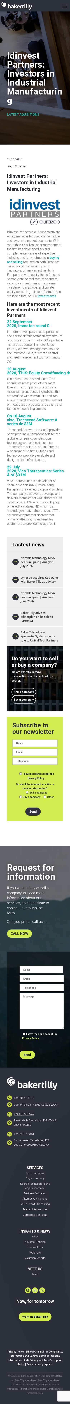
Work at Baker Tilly (35, 1316)
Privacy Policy (16, 1351)
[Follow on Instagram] (28, 1290)
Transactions (35, 1247)
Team (35, 1274)
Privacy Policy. (36, 778)
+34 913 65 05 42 (24, 1114)
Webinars (35, 1252)
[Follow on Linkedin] (35, 1290)
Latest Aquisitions (23, 114)
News (35, 1236)
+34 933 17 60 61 (24, 1134)
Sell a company (24, 692)
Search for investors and (35, 1183)
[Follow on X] (42, 1290)
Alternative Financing (35, 1198)
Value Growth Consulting (35, 1204)
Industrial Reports (35, 1241)
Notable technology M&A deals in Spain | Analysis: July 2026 (37, 562)
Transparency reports (39, 1364)
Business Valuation (35, 1193)
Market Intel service (35, 1209)
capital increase (35, 1188)
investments (47, 296)
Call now (19, 933)
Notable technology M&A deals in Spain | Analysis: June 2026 (37, 597)
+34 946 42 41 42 (24, 1097)
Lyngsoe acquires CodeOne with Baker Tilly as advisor (39, 580)
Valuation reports (35, 1258)
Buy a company (24, 699)
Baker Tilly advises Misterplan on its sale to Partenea (36, 617)
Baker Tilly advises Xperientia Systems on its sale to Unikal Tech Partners (39, 636)
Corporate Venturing (35, 1214)
